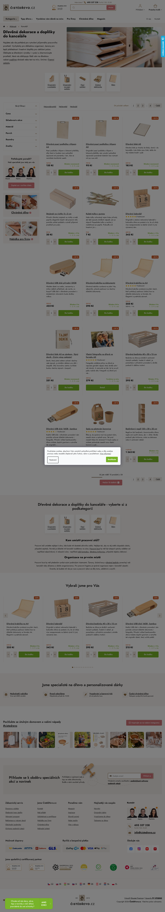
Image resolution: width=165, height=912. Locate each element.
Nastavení (53, 460)
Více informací (105, 453)
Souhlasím (112, 459)
